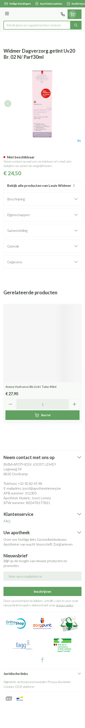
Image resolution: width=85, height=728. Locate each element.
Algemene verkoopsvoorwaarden (25, 682)
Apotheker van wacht (19, 544)
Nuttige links (27, 539)
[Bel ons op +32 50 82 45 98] (63, 14)
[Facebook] (42, 660)
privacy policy (64, 605)
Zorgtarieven (63, 544)
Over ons (10, 539)
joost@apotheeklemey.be (42, 488)
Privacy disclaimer (59, 682)
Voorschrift (44, 544)
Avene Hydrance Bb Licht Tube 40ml (30, 386)
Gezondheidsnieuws (52, 539)
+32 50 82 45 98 (30, 483)
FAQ (6, 521)
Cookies (8, 686)
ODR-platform (24, 686)
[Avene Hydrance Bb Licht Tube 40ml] (42, 343)
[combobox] (37, 25)
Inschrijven (42, 591)
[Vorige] (7, 103)
